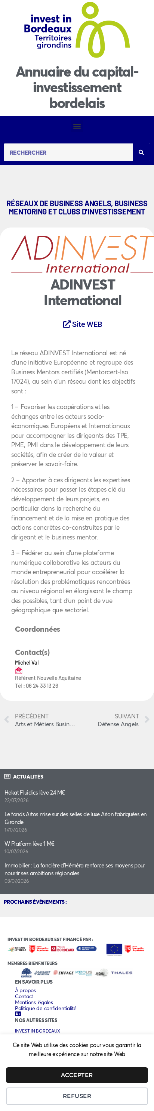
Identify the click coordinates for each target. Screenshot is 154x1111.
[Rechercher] (141, 152)
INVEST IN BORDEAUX (37, 1031)
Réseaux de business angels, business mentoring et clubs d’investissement (77, 207)
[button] (77, 126)
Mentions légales (34, 1002)
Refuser (77, 1095)
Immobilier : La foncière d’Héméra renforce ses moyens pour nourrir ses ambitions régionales (74, 869)
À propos (25, 990)
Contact (24, 996)
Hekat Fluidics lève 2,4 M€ (34, 792)
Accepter (77, 1074)
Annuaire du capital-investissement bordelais (77, 87)
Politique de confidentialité (46, 1008)
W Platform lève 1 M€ (29, 843)
